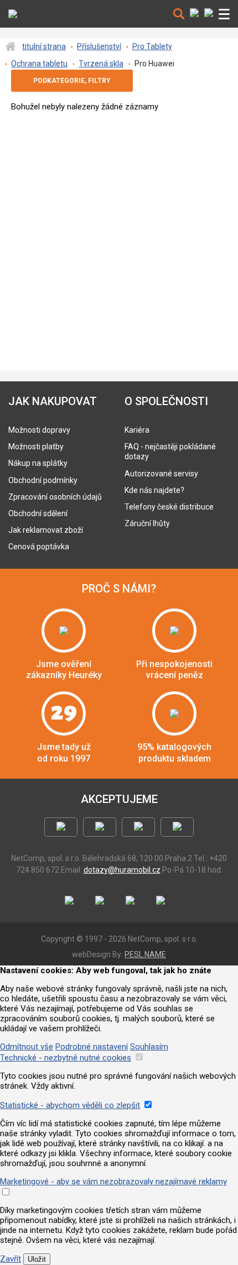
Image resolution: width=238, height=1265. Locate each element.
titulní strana (44, 46)
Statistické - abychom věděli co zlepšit (70, 1105)
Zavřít (10, 1259)
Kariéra (137, 430)
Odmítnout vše (26, 1047)
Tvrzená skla (101, 63)
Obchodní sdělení (38, 513)
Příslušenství (99, 46)
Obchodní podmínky (42, 480)
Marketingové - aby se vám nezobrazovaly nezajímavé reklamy (113, 1182)
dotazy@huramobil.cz (122, 869)
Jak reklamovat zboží (45, 530)
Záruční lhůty (147, 523)
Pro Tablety (152, 46)
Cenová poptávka (38, 546)
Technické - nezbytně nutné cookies (65, 1058)
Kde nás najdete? (154, 490)
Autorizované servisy (161, 473)
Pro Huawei (154, 63)
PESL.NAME (145, 954)
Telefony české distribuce (169, 506)
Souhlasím (149, 1047)
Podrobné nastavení (91, 1047)
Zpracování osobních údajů (55, 496)
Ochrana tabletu (39, 63)
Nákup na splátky (38, 463)
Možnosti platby (36, 446)
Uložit (37, 1259)
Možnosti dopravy (39, 430)
